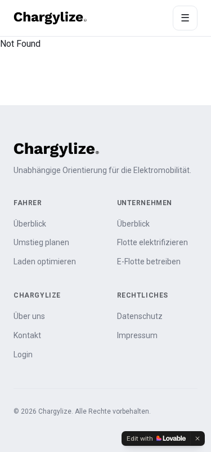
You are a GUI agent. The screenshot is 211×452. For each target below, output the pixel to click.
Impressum (137, 335)
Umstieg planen (41, 242)
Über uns (29, 316)
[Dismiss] (197, 438)
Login (23, 354)
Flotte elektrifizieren (152, 242)
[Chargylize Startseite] (50, 18)
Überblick (30, 223)
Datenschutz (140, 316)
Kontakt (27, 335)
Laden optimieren (45, 261)
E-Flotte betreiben (149, 261)
